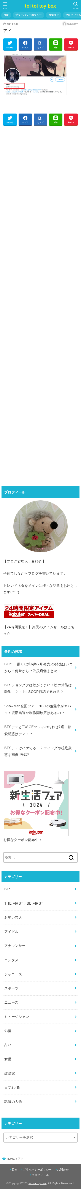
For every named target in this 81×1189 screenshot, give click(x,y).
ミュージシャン (16, 1017)
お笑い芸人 (13, 917)
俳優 (7, 1031)
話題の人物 (13, 1101)
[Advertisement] (40, 305)
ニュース (11, 1002)
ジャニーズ (13, 974)
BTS (7, 889)
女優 (7, 1059)
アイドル (11, 931)
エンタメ (11, 960)
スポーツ (11, 988)
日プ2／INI (13, 1087)
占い (7, 1045)
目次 (6, 15)
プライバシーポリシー (28, 15)
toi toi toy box (40, 6)
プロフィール (40, 1175)
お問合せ (53, 15)
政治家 (9, 1073)
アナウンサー (14, 946)
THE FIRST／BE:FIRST (23, 903)
